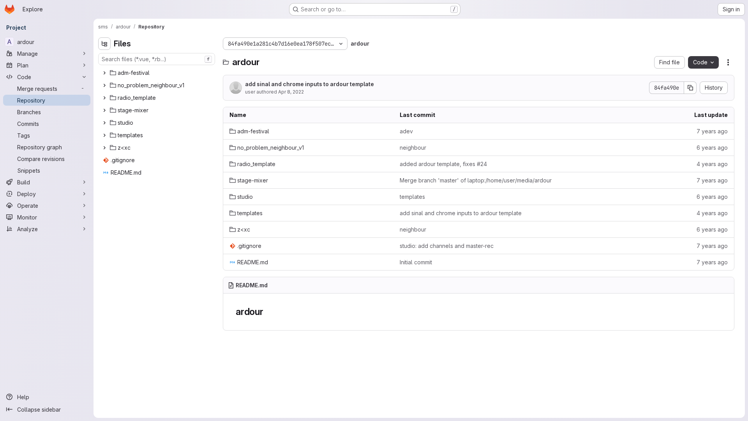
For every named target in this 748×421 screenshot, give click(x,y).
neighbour (413, 147)
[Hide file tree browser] (104, 43)
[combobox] (156, 59)
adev (406, 131)
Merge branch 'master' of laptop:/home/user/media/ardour (476, 180)
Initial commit (416, 262)
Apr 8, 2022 (291, 92)
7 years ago (712, 131)
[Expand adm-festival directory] (104, 73)
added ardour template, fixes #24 (443, 164)
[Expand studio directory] (104, 122)
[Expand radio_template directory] (104, 98)
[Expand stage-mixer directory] (104, 110)
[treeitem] (157, 73)
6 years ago (712, 147)
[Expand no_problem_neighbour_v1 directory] (104, 85)
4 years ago (712, 164)
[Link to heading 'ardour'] (268, 311)
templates (412, 196)
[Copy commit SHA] (690, 87)
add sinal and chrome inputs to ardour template (309, 84)
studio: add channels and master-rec (447, 245)
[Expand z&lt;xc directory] (104, 147)
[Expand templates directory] (104, 135)
